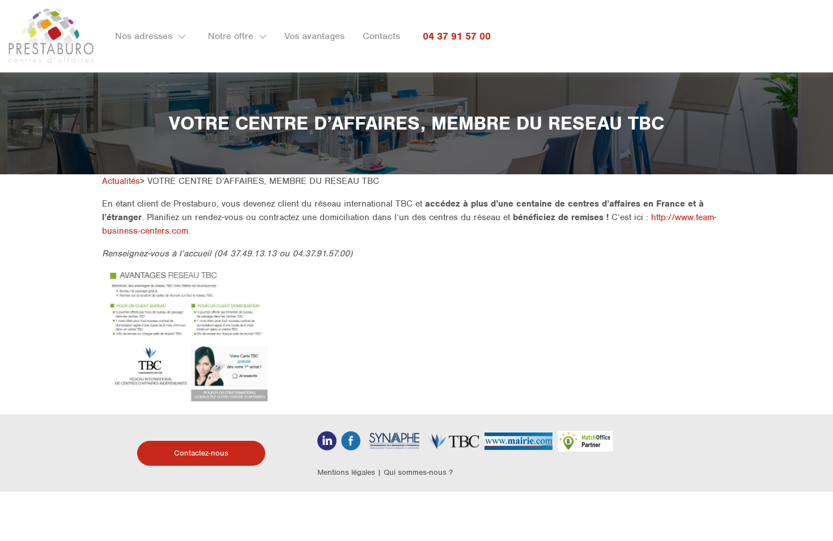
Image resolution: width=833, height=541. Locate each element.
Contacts (381, 36)
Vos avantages (314, 36)
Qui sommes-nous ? (418, 472)
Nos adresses (143, 36)
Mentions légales (346, 472)
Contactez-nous (201, 453)
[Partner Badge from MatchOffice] (585, 440)
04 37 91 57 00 (457, 36)
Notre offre (230, 36)
